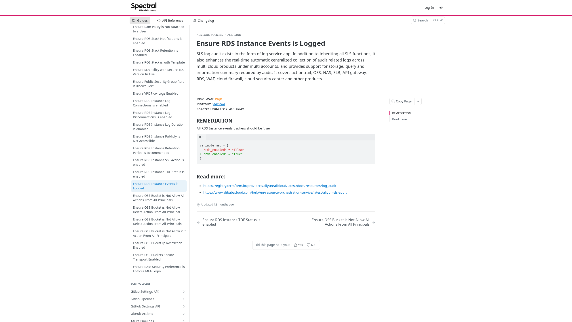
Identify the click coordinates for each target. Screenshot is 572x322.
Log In (429, 7)
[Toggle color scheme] (441, 7)
